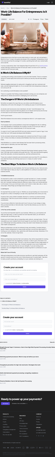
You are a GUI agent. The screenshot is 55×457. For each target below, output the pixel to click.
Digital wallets (6, 427)
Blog (20, 418)
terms (14, 329)
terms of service (16, 283)
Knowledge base (23, 423)
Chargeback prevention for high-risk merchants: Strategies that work (20, 365)
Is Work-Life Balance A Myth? (9, 301)
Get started (5, 403)
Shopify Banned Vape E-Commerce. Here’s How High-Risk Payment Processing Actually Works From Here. (27, 348)
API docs (21, 421)
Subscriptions (6, 432)
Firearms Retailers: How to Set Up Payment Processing (16, 381)
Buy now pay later (7, 434)
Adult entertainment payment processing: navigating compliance (19, 373)
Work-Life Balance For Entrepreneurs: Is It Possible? (24, 8)
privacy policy (26, 283)
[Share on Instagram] (36, 19)
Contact (38, 419)
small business (44, 65)
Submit (24, 286)
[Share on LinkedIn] (28, 19)
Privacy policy (22, 426)
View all (52, 342)
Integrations (39, 424)
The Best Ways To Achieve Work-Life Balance (13, 308)
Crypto (4, 421)
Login (48, 2)
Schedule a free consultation (19, 403)
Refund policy (22, 431)
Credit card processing (8, 416)
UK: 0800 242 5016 (41, 432)
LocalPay (5, 424)
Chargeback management (9, 429)
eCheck (5, 419)
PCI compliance (23, 433)
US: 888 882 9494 (40, 430)
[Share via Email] (46, 19)
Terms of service (23, 428)
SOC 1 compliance (23, 436)
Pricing (37, 421)
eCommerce (4, 19)
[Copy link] (41, 19)
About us (38, 416)
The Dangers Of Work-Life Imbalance (11, 304)
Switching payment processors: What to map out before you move (19, 356)
